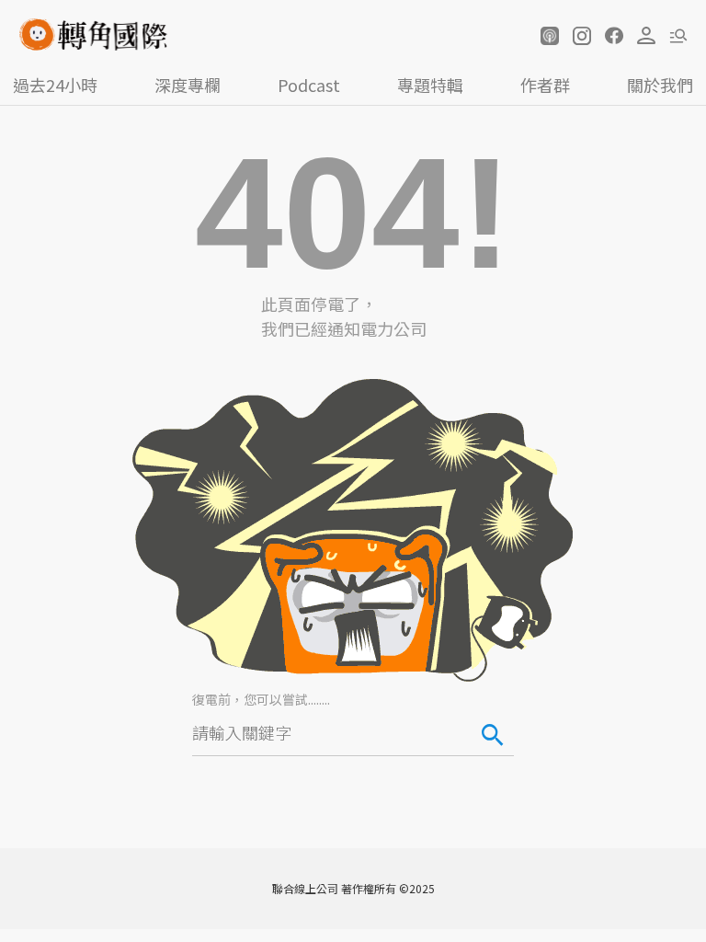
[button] (550, 36)
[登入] (646, 36)
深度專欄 (187, 85)
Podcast (309, 85)
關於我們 (660, 85)
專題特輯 (430, 85)
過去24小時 (55, 85)
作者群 (545, 85)
